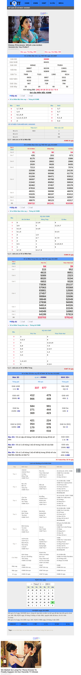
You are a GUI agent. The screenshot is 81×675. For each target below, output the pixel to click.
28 (32, 590)
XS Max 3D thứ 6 (61, 535)
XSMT (44, 3)
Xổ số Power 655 (62, 485)
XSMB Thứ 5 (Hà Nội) (63, 510)
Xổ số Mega (60, 499)
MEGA (61, 3)
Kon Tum (41, 556)
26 (36, 602)
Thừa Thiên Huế (68, 263)
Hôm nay (14, 566)
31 (44, 590)
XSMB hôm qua (61, 570)
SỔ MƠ (57, 624)
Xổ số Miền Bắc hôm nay (32, 56)
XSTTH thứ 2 (43, 475)
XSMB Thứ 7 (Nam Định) (64, 540)
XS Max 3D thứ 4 (61, 505)
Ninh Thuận (42, 529)
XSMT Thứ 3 (42, 489)
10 (28, 596)
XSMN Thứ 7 (25, 549)
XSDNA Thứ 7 (43, 542)
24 (28, 602)
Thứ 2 (12, 147)
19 (36, 599)
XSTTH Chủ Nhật (44, 560)
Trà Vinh (24, 528)
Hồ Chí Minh (31, 148)
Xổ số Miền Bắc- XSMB (63, 481)
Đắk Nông (42, 544)
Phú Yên (43, 263)
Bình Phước (25, 543)
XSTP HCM (25, 539)
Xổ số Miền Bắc (61, 554)
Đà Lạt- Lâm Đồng (27, 556)
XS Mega (59, 529)
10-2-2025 (56, 373)
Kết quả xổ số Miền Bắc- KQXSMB (64, 524)
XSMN (35, 3)
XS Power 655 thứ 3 (62, 487)
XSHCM (24, 470)
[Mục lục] (78, 471)
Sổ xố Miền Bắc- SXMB (63, 508)
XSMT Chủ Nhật (44, 562)
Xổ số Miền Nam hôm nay (32, 145)
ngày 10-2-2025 (52, 56)
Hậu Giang (25, 545)
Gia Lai (41, 527)
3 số (31, 96)
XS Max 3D (60, 475)
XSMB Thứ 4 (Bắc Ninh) (63, 497)
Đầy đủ (14, 96)
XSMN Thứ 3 (25, 490)
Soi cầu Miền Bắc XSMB (40, 93)
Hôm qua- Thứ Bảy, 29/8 (28, 52)
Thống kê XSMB (33, 99)
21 (44, 599)
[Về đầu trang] (78, 672)
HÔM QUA (24, 624)
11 (32, 596)
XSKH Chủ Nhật (44, 554)
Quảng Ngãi (42, 546)
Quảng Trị (42, 515)
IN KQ (68, 624)
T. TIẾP (35, 624)
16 (52, 596)
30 (40, 590)
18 (32, 599)
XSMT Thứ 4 (42, 504)
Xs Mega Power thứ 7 (63, 544)
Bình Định (42, 511)
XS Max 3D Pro (61, 489)
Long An (24, 547)
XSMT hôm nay (43, 567)
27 (28, 590)
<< (31, 584)
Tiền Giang (25, 558)
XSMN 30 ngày (69, 255)
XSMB (27, 3)
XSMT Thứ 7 (42, 548)
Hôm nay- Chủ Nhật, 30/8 (53, 52)
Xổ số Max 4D (61, 493)
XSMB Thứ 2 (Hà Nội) (63, 473)
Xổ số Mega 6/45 (61, 558)
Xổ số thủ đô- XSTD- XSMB (64, 471)
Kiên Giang (25, 554)
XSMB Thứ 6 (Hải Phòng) (64, 527)
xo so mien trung (38, 630)
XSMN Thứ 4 (25, 503)
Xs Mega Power (61, 542)
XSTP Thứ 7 (25, 541)
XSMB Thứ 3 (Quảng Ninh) (64, 483)
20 (40, 599)
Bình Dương (25, 526)
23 (52, 599)
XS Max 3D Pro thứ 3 (63, 491)
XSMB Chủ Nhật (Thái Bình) (65, 556)
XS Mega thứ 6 (61, 531)
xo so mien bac (17, 630)
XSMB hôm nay (61, 567)
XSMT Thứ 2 (42, 477)
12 (36, 596)
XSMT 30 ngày (69, 369)
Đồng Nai (24, 499)
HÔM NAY (13, 624)
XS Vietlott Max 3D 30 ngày (65, 460)
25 (32, 602)
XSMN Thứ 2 (25, 478)
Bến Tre (24, 486)
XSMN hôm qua (26, 570)
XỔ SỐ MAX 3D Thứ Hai (45, 373)
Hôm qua (14, 570)
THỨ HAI (44, 56)
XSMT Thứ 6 (42, 531)
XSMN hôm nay (26, 567)
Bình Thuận (25, 513)
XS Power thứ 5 (61, 514)
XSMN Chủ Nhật (26, 560)
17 (28, 599)
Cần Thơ (24, 497)
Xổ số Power (60, 512)
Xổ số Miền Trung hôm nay (32, 259)
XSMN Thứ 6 (25, 532)
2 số (23, 96)
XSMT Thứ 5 (42, 517)
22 (48, 599)
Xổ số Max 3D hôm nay (29, 373)
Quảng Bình (42, 513)
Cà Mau (70, 148)
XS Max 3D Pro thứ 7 (63, 548)
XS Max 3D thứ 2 (61, 477)
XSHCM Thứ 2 (26, 472)
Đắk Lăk (41, 485)
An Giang (24, 511)
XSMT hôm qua (43, 570)
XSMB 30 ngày (69, 140)
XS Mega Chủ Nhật (62, 560)
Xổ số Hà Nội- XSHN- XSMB (65, 495)
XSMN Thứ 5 (25, 517)
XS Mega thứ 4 (61, 501)
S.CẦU (52, 3)
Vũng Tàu (24, 488)
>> (43, 584)
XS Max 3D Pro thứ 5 (63, 518)
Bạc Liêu (24, 484)
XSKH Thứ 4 (42, 502)
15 (48, 596)
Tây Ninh (24, 515)
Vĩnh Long (25, 530)
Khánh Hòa (42, 500)
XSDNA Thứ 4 (43, 498)
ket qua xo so (48, 630)
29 (36, 590)
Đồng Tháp (50, 148)
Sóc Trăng (25, 501)
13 (40, 596)
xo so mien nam (27, 630)
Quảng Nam (42, 487)
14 (44, 596)
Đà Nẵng (41, 496)
